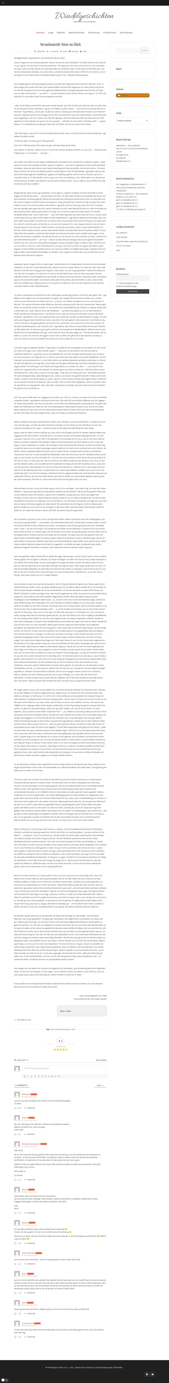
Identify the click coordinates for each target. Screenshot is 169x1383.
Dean (118, 250)
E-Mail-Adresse (122, 274)
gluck (68, 1029)
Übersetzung (94, 32)
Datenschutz (80, 1368)
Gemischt (40, 32)
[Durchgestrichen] (35, 1076)
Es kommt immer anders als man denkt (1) (132, 241)
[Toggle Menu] (3, 3)
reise (52, 1029)
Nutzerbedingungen (105, 1368)
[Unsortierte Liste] (42, 1076)
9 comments (54, 51)
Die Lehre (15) (131, 197)
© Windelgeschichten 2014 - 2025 (59, 1368)
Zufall (73, 1029)
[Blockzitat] (45, 1076)
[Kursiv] (28, 1076)
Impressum (90, 1368)
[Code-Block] (49, 1076)
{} (55, 1076)
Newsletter (118, 1368)
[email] (152, 1374)
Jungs (50, 32)
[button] (5, 1380)
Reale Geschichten (76, 32)
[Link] (52, 1076)
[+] (59, 1076)
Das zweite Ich (121, 233)
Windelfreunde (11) (123, 161)
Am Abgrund (121, 158)
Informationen (126, 32)
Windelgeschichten (84, 17)
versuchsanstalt (60, 1029)
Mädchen (61, 32)
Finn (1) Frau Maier (123, 246)
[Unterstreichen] (31, 1076)
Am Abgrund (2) (122, 155)
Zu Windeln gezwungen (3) (135, 209)
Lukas (85, 51)
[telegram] (147, 1374)
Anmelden (102, 1060)
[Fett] (24, 1076)
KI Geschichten (109, 32)
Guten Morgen (121, 237)
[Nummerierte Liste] (38, 1076)
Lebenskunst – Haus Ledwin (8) (128, 146)
